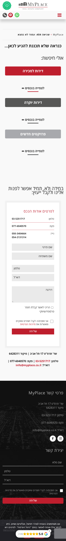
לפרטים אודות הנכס (39, 211)
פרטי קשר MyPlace (46, 393)
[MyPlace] (33, 6)
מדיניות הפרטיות (28, 324)
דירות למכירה (33, 70)
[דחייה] (61, 530)
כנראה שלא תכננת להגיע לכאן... (33, 45)
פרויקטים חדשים (33, 133)
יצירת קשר (54, 450)
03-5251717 (43, 361)
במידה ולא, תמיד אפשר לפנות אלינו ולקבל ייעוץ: (35, 190)
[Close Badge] (49, 531)
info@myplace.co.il (28, 365)
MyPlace (58, 34)
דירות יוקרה (33, 102)
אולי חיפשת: (52, 58)
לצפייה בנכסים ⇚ (30, 88)
